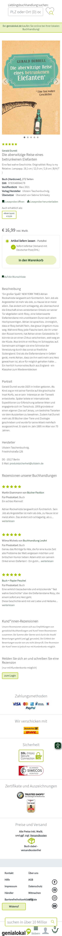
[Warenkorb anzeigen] (55, 932)
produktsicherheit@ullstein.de (26, 463)
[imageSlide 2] (31, 137)
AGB (30, 879)
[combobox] (27, 922)
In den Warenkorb (31, 260)
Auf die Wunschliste (15, 277)
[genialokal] (16, 932)
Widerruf (14, 906)
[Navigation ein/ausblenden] (45, 931)
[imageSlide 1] (28, 137)
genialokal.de (14, 26)
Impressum (11, 886)
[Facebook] (54, 882)
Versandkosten (38, 835)
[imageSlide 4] (38, 137)
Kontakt (9, 873)
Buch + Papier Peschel (14, 580)
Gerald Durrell (9, 150)
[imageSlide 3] (34, 137)
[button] (36, 932)
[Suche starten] (53, 922)
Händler (9, 893)
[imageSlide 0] (24, 137)
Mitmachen (34, 893)
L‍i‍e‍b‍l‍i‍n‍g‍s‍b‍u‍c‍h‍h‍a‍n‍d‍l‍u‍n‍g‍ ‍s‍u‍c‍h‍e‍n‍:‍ (28, 5)
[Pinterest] (54, 890)
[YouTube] (54, 906)
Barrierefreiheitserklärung (15, 899)
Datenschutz (35, 886)
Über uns (33, 873)
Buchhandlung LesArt (35, 540)
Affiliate (32, 899)
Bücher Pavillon (35, 492)
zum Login (10, 675)
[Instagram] (54, 898)
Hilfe (7, 879)
